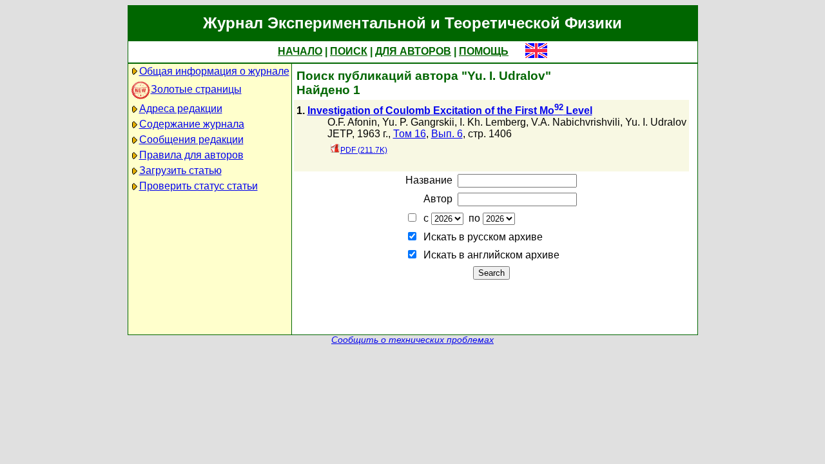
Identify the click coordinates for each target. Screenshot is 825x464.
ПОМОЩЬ (484, 51)
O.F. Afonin (352, 122)
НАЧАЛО (300, 51)
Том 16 (409, 133)
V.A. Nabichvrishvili (575, 122)
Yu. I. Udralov (655, 122)
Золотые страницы (196, 89)
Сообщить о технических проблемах (412, 340)
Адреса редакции (180, 108)
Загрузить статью (180, 170)
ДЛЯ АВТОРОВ (413, 51)
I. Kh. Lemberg (493, 122)
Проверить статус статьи (198, 185)
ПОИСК (348, 51)
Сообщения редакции (191, 139)
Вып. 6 (447, 133)
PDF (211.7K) (363, 150)
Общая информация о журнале (214, 71)
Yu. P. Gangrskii (418, 122)
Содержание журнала (191, 124)
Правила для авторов (191, 155)
